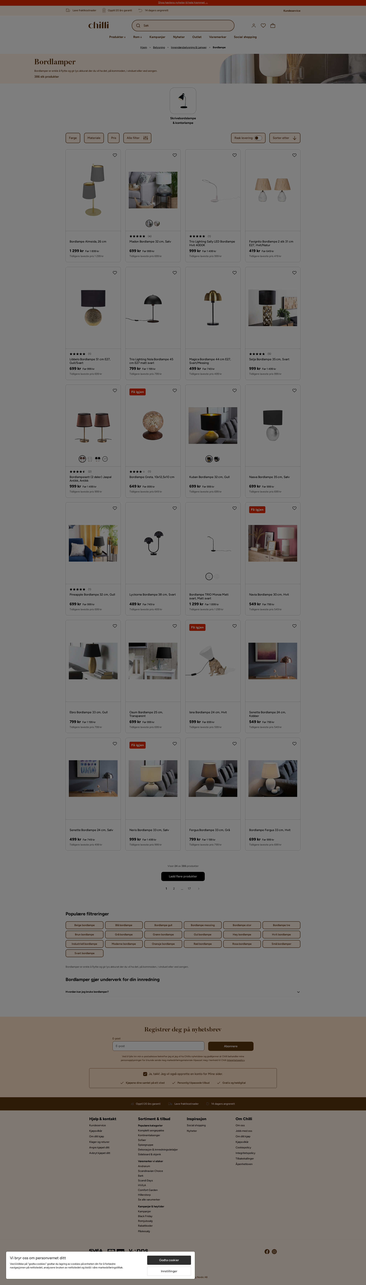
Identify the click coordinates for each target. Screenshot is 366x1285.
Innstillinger (169, 1271)
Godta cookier (169, 1260)
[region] (100, 1265)
